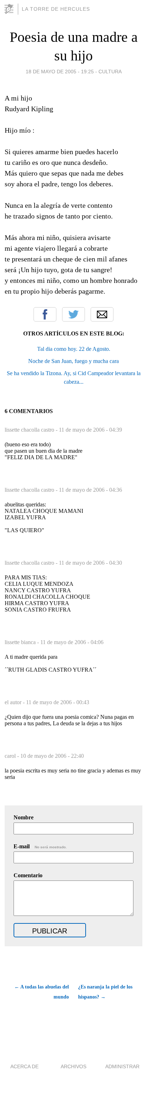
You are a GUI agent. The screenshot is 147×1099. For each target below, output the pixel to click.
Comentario (28, 875)
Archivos (73, 1066)
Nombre (24, 817)
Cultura (110, 71)
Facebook (45, 314)
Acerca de (24, 1066)
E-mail (40, 846)
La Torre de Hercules (56, 9)
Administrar (122, 1066)
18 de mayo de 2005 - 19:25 (60, 71)
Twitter (73, 314)
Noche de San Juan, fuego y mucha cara (73, 361)
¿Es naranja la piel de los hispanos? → (105, 992)
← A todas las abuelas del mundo (41, 992)
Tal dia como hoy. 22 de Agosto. (73, 349)
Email (102, 314)
